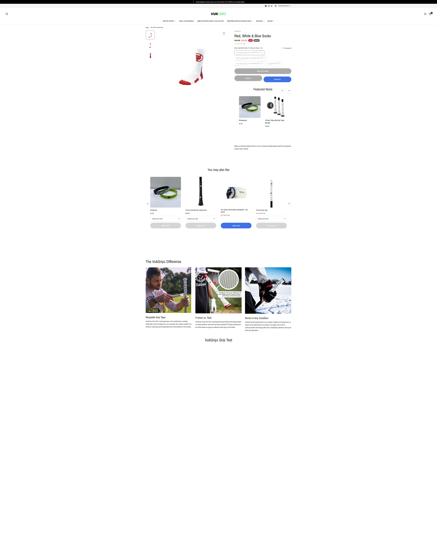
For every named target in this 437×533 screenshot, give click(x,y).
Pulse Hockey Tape (261, 210)
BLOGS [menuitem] (270, 21)
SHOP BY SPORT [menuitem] (168, 21)
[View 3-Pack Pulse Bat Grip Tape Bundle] (200, 192)
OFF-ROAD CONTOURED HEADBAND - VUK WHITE (234, 211)
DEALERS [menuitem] (259, 21)
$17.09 (223, 215)
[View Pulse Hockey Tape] (271, 192)
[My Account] (425, 14)
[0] (429, 14)
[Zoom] (224, 33)
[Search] (7, 14)
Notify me (277, 79)
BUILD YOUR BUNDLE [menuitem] (186, 21)
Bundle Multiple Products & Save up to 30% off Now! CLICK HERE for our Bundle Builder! (220, 2)
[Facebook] (265, 5)
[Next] (289, 90)
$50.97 (267, 126)
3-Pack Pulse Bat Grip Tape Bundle (274, 121)
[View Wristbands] (165, 192)
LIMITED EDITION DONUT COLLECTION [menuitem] (210, 21)
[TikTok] (271, 5)
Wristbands (243, 120)
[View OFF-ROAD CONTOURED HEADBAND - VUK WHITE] (236, 192)
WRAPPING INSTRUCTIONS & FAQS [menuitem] (239, 21)
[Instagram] (268, 5)
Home (147, 27)
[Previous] (282, 90)
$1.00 (241, 124)
